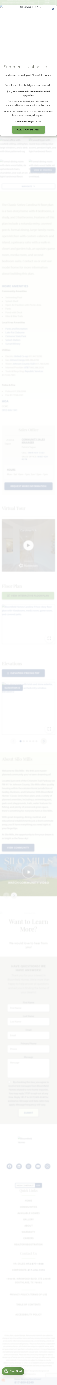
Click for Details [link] (28, 129)
